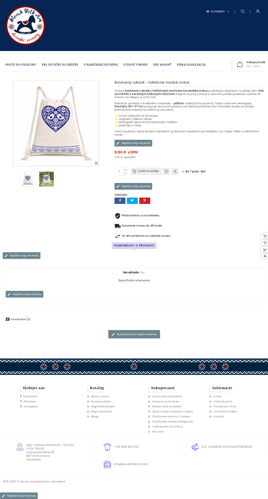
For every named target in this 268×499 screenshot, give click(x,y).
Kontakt (218, 416)
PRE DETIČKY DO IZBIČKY (60, 65)
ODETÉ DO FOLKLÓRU (20, 65)
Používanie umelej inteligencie (172, 421)
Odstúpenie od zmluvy (167, 426)
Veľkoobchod (222, 401)
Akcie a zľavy (100, 396)
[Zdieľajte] (119, 201)
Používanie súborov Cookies (171, 416)
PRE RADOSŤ (162, 65)
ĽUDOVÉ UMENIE (135, 65)
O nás (217, 396)
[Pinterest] (144, 201)
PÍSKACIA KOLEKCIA (191, 65)
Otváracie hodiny (225, 411)
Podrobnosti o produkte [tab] (134, 245)
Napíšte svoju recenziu (135, 143)
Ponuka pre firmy (224, 406)
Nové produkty (101, 401)
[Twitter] (132, 201)
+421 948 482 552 (126, 447)
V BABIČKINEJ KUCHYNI (101, 65)
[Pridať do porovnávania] (174, 171)
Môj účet (158, 431)
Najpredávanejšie (103, 406)
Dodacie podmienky (165, 401)
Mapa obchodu (101, 411)
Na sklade (131, 272)
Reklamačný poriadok (166, 406)
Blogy (94, 416)
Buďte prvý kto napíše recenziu (136, 334)
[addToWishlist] (166, 171)
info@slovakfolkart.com (131, 464)
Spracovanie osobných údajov (172, 411)
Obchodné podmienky (167, 396)
